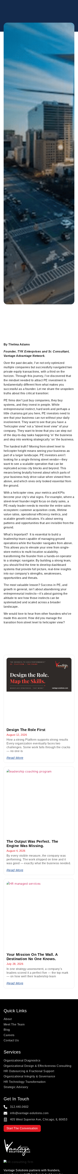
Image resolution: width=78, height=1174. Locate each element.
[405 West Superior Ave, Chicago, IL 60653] (5, 1119)
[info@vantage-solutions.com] (5, 1113)
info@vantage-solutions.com (29, 1113)
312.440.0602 (19, 1106)
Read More (15, 758)
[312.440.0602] (5, 1107)
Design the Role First (26, 730)
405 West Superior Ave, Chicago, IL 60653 (38, 1119)
